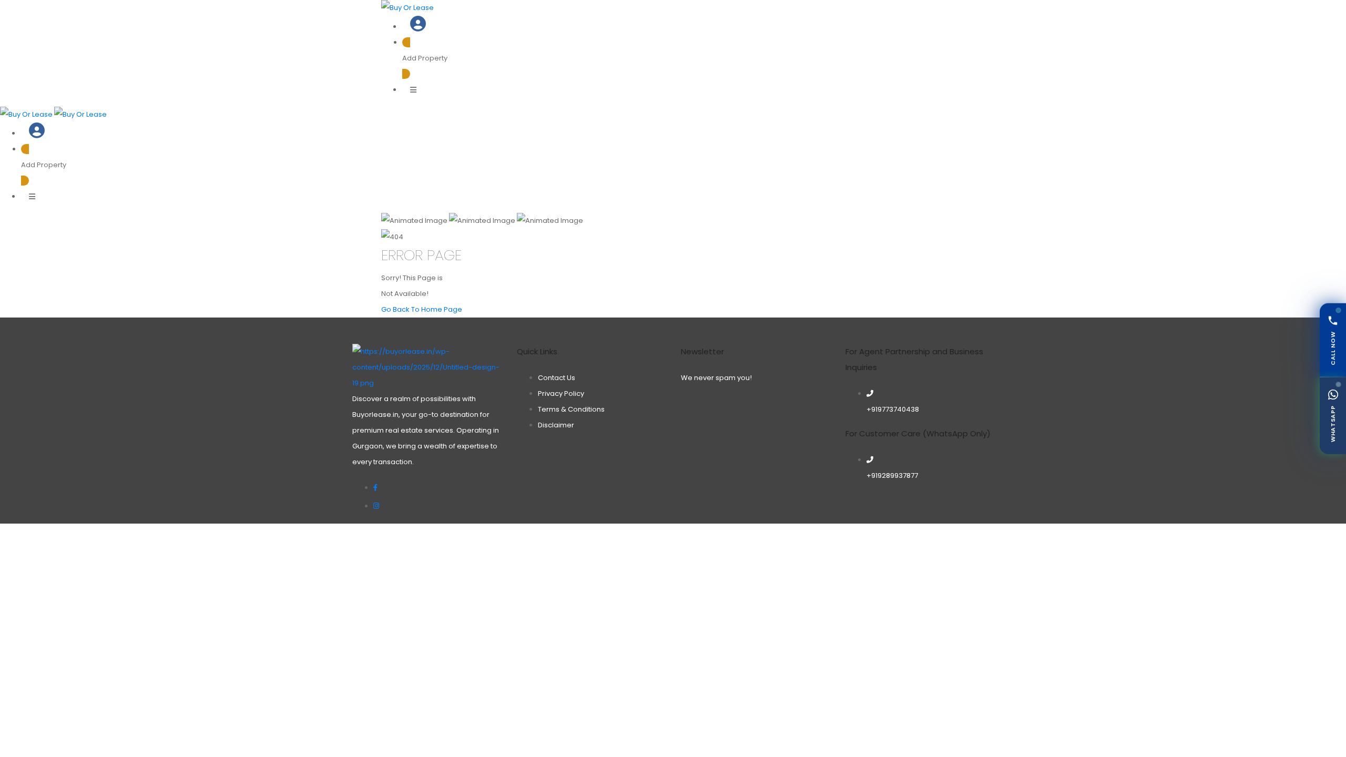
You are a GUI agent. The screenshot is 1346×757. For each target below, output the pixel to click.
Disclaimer (556, 425)
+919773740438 (892, 409)
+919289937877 (892, 475)
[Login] (418, 27)
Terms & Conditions (571, 409)
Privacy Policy (561, 393)
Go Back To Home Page (421, 309)
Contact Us (556, 378)
